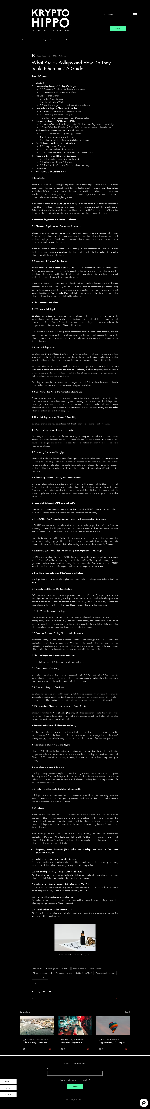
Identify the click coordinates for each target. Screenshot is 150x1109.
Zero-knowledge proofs (63, 973)
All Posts (23, 39)
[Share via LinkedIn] (44, 991)
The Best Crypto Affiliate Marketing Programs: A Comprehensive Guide (72, 1041)
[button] (135, 15)
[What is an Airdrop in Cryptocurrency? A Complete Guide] (113, 1025)
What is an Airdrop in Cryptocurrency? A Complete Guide (112, 1041)
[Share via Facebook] (33, 991)
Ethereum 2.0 (37, 968)
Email (49, 1069)
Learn (76, 39)
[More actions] (117, 55)
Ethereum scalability (79, 968)
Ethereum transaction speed (42, 973)
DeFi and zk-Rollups (39, 978)
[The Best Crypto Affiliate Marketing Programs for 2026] (75, 1025)
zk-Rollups (65, 968)
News (33, 39)
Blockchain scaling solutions (105, 973)
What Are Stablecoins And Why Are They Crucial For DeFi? (35, 1041)
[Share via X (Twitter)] (38, 991)
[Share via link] (50, 991)
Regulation (65, 39)
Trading (43, 39)
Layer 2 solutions (95, 968)
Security (53, 39)
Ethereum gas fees (52, 968)
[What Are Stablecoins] (37, 1025)
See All (127, 1012)
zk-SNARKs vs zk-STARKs (83, 973)
